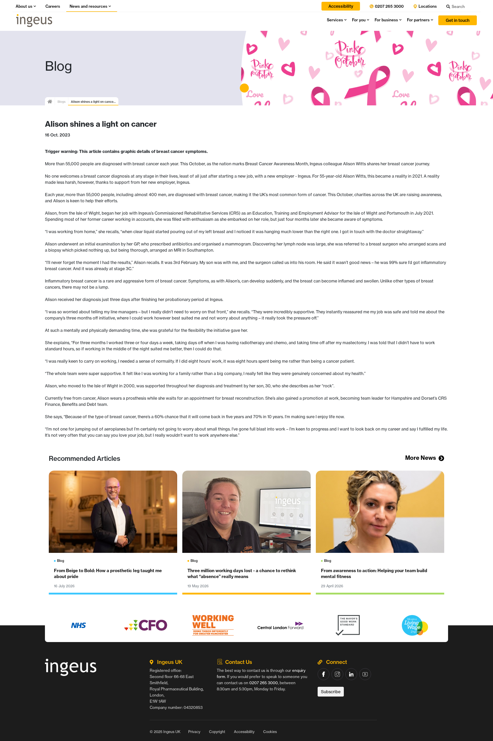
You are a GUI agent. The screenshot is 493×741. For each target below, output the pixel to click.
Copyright (217, 731)
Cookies (270, 731)
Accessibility (244, 731)
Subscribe (330, 691)
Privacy (194, 731)
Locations (427, 6)
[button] (34, 6)
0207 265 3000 (389, 6)
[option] (78, 625)
